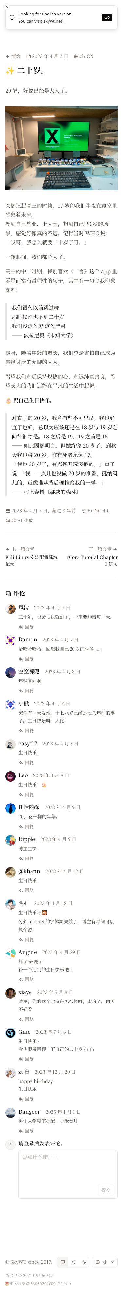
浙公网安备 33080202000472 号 (39, 1283)
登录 (103, 8)
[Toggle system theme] (62, 1262)
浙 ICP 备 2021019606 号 (27, 1275)
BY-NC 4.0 (98, 510)
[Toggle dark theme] (83, 1262)
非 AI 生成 (22, 520)
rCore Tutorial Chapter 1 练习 (92, 560)
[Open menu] (115, 8)
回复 (29, 626)
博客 (16, 56)
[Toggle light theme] (73, 1262)
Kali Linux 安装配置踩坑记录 (31, 560)
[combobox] (105, 1262)
